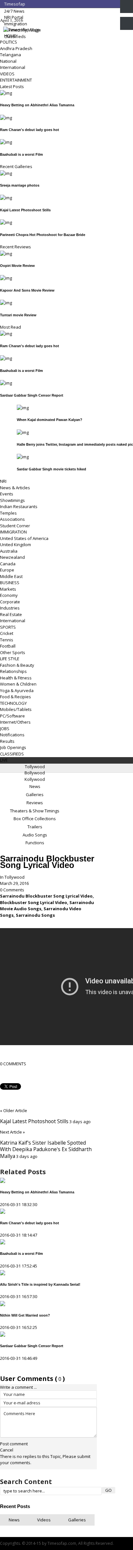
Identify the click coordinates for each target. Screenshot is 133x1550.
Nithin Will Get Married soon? (25, 1315)
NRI (3, 481)
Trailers (34, 827)
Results (7, 741)
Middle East (11, 576)
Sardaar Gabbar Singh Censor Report (31, 395)
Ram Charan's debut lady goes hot (29, 130)
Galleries (35, 794)
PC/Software (12, 716)
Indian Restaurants (18, 506)
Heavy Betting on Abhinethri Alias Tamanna (37, 105)
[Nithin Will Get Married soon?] (2, 1303)
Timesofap (14, 4)
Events (6, 494)
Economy (9, 595)
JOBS (4, 728)
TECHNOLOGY (13, 703)
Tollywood (35, 766)
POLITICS (8, 42)
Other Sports (12, 652)
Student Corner (15, 526)
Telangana (10, 55)
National (8, 61)
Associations (12, 519)
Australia (8, 551)
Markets (8, 589)
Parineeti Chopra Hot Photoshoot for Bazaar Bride (42, 235)
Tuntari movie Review (18, 315)
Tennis (6, 640)
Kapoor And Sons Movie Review (27, 290)
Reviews (34, 803)
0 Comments (12, 890)
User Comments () (32, 1378)
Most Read (10, 327)
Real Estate (11, 614)
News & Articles (15, 488)
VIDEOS (7, 74)
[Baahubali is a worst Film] (2, 1241)
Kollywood (35, 779)
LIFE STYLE (9, 659)
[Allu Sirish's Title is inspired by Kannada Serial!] (2, 1272)
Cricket (6, 633)
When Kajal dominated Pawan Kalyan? (49, 420)
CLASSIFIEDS (12, 754)
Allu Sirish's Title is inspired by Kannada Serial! (40, 1284)
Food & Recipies (15, 697)
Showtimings (12, 500)
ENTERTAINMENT (16, 80)
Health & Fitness (16, 678)
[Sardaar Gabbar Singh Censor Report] (2, 1334)
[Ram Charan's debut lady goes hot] (2, 1211)
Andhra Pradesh (16, 48)
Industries (10, 608)
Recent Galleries (16, 166)
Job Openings (13, 747)
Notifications (12, 735)
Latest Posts (12, 86)
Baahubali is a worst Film (21, 154)
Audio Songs (35, 835)
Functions (35, 843)
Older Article (13, 1110)
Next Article (12, 1132)
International (12, 67)
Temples (8, 513)
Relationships (13, 671)
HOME (9, 36)
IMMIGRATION (13, 532)
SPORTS (8, 627)
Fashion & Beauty (17, 665)
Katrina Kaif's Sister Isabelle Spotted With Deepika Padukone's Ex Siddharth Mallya (46, 1149)
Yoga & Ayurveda (17, 690)
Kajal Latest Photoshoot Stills (25, 210)
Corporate (10, 602)
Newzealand (12, 557)
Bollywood (35, 773)
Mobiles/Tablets (16, 709)
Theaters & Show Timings (34, 811)
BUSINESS (9, 582)
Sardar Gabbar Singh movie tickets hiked (51, 469)
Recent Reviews (15, 247)
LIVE (4, 760)
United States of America (24, 538)
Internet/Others (15, 722)
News (34, 786)
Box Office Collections (35, 818)
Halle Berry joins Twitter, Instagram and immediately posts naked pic (75, 444)
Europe (7, 570)
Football (7, 646)
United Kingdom (15, 544)
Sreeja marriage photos (19, 185)
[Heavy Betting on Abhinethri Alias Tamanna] (2, 1180)
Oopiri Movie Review (17, 266)
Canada (7, 564)
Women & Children (18, 684)
